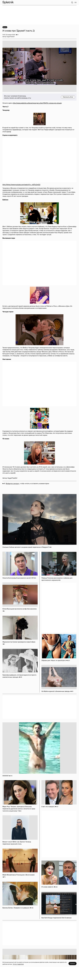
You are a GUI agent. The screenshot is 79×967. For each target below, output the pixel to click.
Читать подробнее (18, 964)
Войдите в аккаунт (12, 484)
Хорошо (72, 963)
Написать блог (68, 97)
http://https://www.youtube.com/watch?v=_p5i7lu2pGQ (21, 185)
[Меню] (76, 2)
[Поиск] (72, 2)
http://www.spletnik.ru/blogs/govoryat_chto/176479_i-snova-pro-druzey (37, 103)
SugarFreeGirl (12, 478)
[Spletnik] (8, 2)
